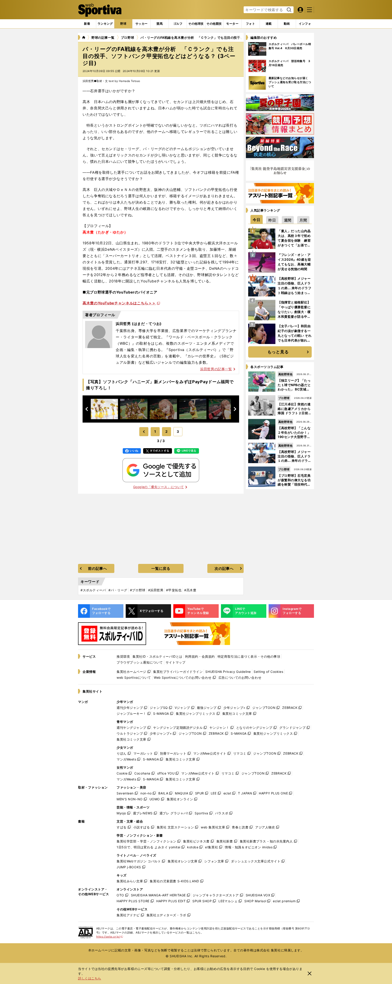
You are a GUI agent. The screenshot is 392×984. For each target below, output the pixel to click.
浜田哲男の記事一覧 (216, 369)
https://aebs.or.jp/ (109, 936)
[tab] (123, 23)
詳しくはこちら (89, 978)
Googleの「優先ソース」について (158, 487)
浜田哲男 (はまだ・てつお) (139, 323)
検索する (288, 10)
